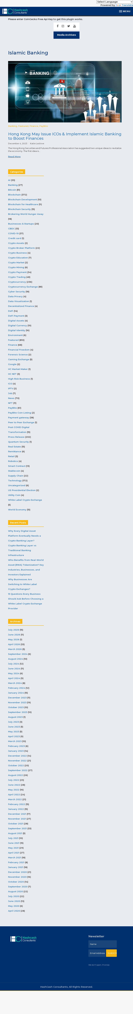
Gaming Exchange (18, 359)
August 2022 (15, 775)
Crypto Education (18, 257)
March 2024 (15, 683)
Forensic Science (18, 354)
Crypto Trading (17, 277)
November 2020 (17, 877)
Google (12, 364)
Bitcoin (12, 189)
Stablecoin (14, 471)
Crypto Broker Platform (21, 248)
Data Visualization (18, 301)
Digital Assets (16, 320)
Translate (127, 5)
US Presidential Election (22, 490)
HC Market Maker (18, 369)
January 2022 (16, 809)
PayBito (43, 126)
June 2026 (14, 634)
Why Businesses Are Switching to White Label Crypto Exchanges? (22, 584)
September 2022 (17, 770)
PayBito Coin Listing (19, 412)
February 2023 (16, 746)
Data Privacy (15, 296)
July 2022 (13, 780)
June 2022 (14, 785)
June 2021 (13, 843)
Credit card (14, 238)
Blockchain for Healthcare (23, 204)
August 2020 (15, 891)
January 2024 (16, 692)
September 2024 (17, 654)
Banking (12, 126)
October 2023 (16, 707)
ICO (10, 383)
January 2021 (15, 867)
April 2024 (14, 678)
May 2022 (13, 789)
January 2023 (16, 751)
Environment (15, 335)
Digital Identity (16, 330)
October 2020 (16, 881)
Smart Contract (16, 466)
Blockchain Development (22, 199)
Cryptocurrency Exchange (23, 286)
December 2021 (17, 814)
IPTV (10, 388)
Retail (11, 456)
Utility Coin (14, 495)
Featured (23, 126)
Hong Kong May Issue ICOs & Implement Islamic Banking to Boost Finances (64, 136)
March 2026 (15, 649)
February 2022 (16, 804)
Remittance (14, 451)
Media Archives (66, 34)
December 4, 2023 (17, 143)
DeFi (10, 311)
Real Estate (14, 446)
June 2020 (14, 901)
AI (9, 180)
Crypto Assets (16, 243)
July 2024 (13, 663)
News (11, 398)
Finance (34, 126)
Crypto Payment (17, 272)
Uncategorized (16, 485)
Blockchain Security (19, 209)
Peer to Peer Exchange (21, 422)
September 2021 (17, 828)
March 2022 (15, 799)
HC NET (12, 374)
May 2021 (13, 848)
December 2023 (17, 697)
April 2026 (14, 644)
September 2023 (17, 712)
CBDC (11, 228)
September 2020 (17, 886)
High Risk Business (19, 378)
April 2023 (14, 736)
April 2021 (13, 852)
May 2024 (13, 673)
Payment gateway (18, 417)
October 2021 (15, 823)
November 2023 (17, 702)
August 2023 (15, 717)
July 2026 (13, 629)
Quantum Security (18, 441)
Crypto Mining (16, 267)
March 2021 (14, 857)
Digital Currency (17, 325)
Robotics (13, 461)
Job (10, 393)
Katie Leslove (37, 143)
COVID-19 (13, 233)
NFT (10, 403)
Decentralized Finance (21, 306)
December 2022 (17, 755)
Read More (14, 156)
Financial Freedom (19, 349)
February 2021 (16, 862)
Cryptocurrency (17, 282)
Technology (15, 480)
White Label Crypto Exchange (25, 500)
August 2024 (15, 659)
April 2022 (14, 794)
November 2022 (17, 760)
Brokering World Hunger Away (25, 214)
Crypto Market (16, 262)
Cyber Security (16, 291)
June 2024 (14, 668)
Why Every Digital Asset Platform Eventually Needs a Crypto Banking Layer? (24, 536)
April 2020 (14, 910)
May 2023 (13, 731)
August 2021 (15, 833)
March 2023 (15, 741)
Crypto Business (17, 252)
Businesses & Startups (21, 223)
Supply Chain (15, 475)
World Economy (17, 509)
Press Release (16, 437)
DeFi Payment (16, 315)
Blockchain (14, 194)
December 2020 (17, 872)
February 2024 (16, 688)
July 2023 (13, 722)
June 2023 (14, 726)
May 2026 (13, 639)
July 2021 (13, 838)
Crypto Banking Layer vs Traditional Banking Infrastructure (22, 550)
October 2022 (16, 765)
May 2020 (13, 906)
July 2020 (13, 896)
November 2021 (17, 818)
